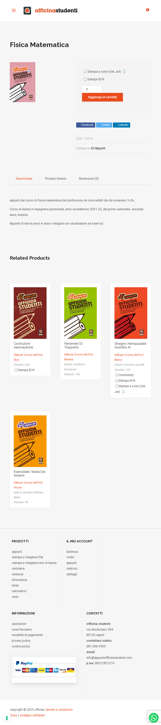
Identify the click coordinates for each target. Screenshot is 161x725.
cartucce (17, 574)
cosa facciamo (22, 629)
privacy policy (21, 641)
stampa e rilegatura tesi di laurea (34, 563)
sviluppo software (32, 715)
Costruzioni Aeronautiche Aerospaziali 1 (24, 347)
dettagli (72, 574)
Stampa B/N (95, 79)
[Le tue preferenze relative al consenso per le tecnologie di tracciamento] (7, 718)
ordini (70, 557)
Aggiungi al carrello (102, 97)
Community (126, 375)
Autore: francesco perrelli (129, 364)
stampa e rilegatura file (27, 557)
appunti (17, 552)
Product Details (55, 178)
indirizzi (72, 568)
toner (15, 585)
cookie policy (21, 646)
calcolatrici (19, 591)
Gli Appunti (98, 148)
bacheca (72, 552)
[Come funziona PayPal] (44, 679)
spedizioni (19, 624)
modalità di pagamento (27, 635)
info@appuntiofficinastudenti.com (109, 658)
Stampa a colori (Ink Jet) (104, 71)
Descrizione (24, 178)
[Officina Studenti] (51, 10)
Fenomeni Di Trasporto (73, 345)
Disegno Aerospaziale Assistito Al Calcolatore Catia (130, 347)
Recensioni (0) (89, 178)
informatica (19, 580)
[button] (29, 66)
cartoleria (18, 568)
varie (15, 597)
